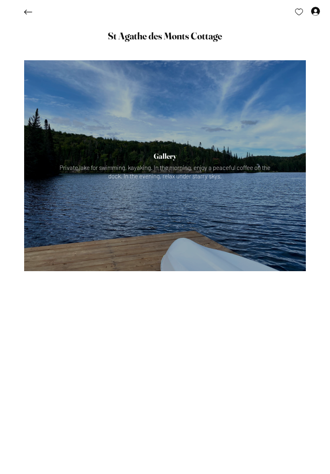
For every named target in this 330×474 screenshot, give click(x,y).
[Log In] (308, 11)
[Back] (34, 12)
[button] (165, 36)
